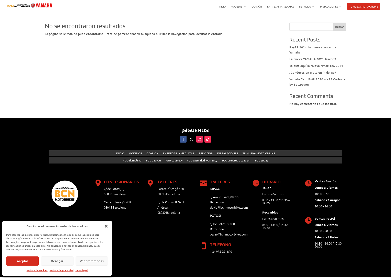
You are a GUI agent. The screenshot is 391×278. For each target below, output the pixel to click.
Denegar (57, 261)
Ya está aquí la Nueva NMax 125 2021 (316, 66)
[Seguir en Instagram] (199, 139)
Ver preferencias (92, 261)
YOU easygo (153, 160)
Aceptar (22, 261)
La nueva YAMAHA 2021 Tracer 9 (312, 59)
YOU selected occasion (236, 160)
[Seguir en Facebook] (183, 139)
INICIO (222, 6)
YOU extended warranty (202, 160)
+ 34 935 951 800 (221, 251)
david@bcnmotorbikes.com (229, 207)
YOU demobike (132, 160)
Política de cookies (37, 270)
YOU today (261, 160)
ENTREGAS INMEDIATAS (280, 6)
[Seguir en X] (191, 139)
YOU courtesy (173, 160)
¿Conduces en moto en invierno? (312, 72)
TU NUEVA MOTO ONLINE (363, 6)
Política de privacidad (62, 270)
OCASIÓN (257, 6)
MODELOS (236, 6)
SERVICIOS (305, 6)
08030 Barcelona (168, 212)
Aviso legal (82, 270)
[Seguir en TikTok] (207, 139)
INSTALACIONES (329, 6)
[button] (106, 226)
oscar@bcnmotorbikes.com (229, 234)
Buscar (339, 27)
